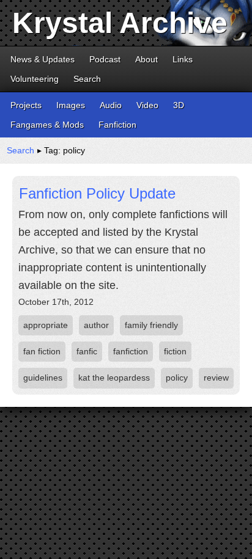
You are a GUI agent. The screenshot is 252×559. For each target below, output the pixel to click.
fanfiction (130, 351)
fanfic (86, 351)
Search (87, 79)
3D (178, 105)
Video (147, 105)
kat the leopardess (114, 377)
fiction (175, 351)
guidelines (42, 377)
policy (177, 377)
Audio (111, 105)
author (96, 325)
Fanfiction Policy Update (97, 193)
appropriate (45, 325)
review (216, 377)
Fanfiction (117, 125)
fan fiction (42, 351)
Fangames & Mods (47, 125)
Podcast (104, 59)
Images (70, 105)
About (146, 59)
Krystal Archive (120, 23)
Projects (26, 105)
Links (182, 59)
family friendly (151, 325)
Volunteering (34, 79)
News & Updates (42, 59)
